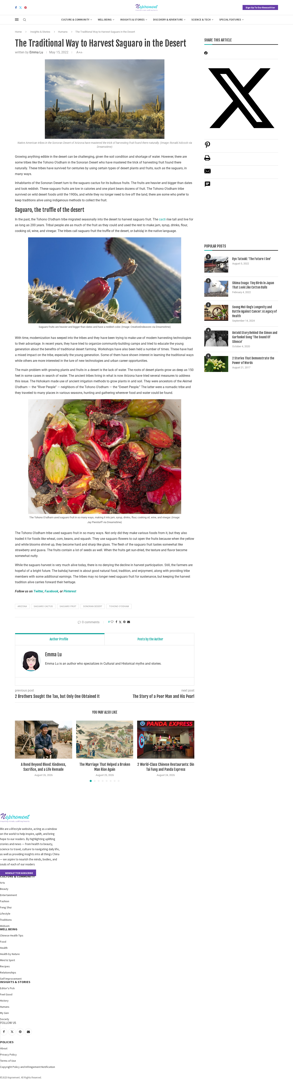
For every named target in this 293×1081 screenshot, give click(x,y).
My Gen (4, 1013)
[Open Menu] (17, 19)
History (4, 1000)
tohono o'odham (119, 606)
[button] (20, 751)
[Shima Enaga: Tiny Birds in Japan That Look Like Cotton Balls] (216, 289)
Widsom (5, 925)
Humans (63, 31)
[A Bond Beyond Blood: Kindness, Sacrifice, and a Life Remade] (43, 740)
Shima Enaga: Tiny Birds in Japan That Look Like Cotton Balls (253, 285)
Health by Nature (10, 954)
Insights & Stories (132, 19)
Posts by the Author (150, 639)
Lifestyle (5, 913)
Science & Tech (201, 19)
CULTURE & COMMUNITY (17, 876)
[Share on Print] (207, 160)
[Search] (25, 20)
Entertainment (8, 895)
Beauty (4, 888)
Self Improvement (11, 978)
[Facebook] (16, 7)
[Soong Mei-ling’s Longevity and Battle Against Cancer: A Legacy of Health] (216, 313)
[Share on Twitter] (120, 622)
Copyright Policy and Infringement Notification (27, 1066)
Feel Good (6, 994)
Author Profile (59, 639)
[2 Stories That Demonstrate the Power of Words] (216, 364)
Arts (2, 882)
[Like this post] (112, 621)
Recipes (5, 966)
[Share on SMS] (207, 186)
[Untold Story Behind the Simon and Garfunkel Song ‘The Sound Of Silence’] (216, 338)
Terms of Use (8, 1060)
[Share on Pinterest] (207, 147)
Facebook (51, 591)
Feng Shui (6, 907)
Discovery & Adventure (168, 19)
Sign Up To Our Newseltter (260, 7)
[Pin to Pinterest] (124, 621)
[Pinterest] (25, 7)
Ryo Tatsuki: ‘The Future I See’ (251, 259)
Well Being (105, 19)
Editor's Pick (7, 988)
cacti (162, 219)
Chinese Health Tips (11, 935)
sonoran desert (92, 606)
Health (4, 947)
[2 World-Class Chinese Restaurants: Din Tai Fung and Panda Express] (165, 740)
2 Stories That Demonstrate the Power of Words (253, 360)
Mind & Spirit (7, 960)
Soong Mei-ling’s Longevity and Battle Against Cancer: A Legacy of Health (254, 311)
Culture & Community (75, 19)
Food (3, 941)
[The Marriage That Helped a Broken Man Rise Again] (104, 740)
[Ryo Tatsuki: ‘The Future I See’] (216, 265)
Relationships (8, 972)
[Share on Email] (207, 173)
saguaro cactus (43, 606)
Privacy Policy (8, 1054)
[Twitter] (20, 7)
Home (18, 31)
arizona (22, 606)
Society (4, 1019)
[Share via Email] (128, 621)
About (3, 1048)
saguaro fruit (68, 606)
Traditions (6, 919)
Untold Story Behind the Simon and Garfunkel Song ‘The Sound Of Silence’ (254, 337)
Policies (7, 1042)
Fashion (4, 901)
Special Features (230, 19)
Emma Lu (36, 52)
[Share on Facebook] (116, 621)
